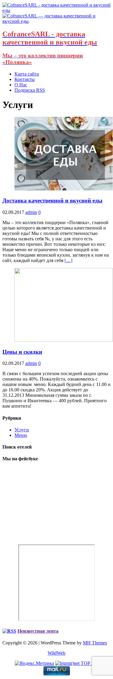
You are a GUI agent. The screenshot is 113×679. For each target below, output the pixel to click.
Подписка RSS (29, 90)
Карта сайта (26, 73)
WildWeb (56, 653)
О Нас (20, 84)
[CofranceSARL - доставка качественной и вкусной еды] (56, 10)
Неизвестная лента (37, 631)
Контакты (24, 79)
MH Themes (95, 642)
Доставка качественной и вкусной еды (52, 200)
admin (31, 212)
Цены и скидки (22, 352)
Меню (20, 435)
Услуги (21, 429)
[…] (68, 260)
